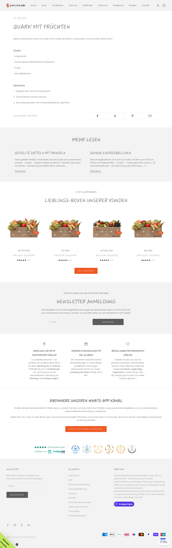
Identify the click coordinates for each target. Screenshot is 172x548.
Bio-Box (148, 250)
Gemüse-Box (106, 250)
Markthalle (87, 5)
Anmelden (108, 322)
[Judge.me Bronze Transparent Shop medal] (109, 449)
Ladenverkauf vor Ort (78, 506)
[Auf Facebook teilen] (97, 116)
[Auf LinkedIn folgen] (28, 525)
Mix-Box (65, 250)
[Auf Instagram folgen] (14, 525)
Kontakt (145, 5)
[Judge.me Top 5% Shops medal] (132, 449)
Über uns (73, 5)
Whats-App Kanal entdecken (86, 429)
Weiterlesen (20, 171)
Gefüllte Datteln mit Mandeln (40, 152)
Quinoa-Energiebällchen (110, 152)
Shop (44, 5)
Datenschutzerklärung (78, 484)
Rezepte (133, 5)
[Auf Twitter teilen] (115, 116)
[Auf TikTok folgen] (21, 525)
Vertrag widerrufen (77, 515)
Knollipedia (118, 5)
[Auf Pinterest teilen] (132, 116)
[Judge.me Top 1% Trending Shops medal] (120, 449)
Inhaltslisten (57, 5)
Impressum (73, 475)
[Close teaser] (17, 544)
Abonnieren (17, 495)
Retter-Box (24, 250)
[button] (8, 540)
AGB (70, 480)
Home (33, 5)
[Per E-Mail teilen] (150, 116)
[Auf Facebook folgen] (7, 525)
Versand (72, 493)
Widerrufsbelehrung (77, 489)
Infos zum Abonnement (79, 502)
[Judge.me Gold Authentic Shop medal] (98, 449)
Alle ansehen (86, 271)
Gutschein (103, 5)
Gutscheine (73, 511)
